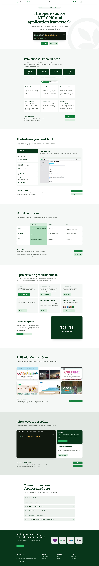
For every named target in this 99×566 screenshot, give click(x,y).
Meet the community (70, 116)
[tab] (27, 151)
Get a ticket (20, 333)
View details (28, 333)
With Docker (40, 431)
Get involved (20, 545)
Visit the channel (22, 310)
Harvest (56, 1)
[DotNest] (62, 540)
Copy (64, 33)
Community (45, 1)
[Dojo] (70, 540)
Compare (39, 1)
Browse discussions (45, 294)
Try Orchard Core (62, 440)
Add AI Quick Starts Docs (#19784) (48, 77)
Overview (29, 1)
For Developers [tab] (53, 81)
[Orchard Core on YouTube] (23, 561)
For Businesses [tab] (45, 81)
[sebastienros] (65, 307)
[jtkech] (71, 307)
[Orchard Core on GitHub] (73, 2)
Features (34, 1)
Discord (58, 558)
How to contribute (77, 465)
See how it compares (76, 190)
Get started (44, 43)
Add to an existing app (31, 431)
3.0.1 (63, 77)
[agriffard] (64, 307)
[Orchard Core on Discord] (78, 2)
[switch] (81, 2)
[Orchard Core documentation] (76, 2)
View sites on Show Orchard (75, 400)
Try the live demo (53, 43)
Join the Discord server (24, 294)
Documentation (45, 556)
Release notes (73, 556)
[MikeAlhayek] (69, 307)
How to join (43, 310)
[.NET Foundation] (54, 540)
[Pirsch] (78, 540)
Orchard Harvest (60, 560)
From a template (21, 431)
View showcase (70, 119)
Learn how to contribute (69, 310)
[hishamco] (67, 307)
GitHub (58, 556)
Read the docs (67, 294)
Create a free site (62, 455)
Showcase (51, 1)
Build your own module (76, 194)
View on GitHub (78, 254)
